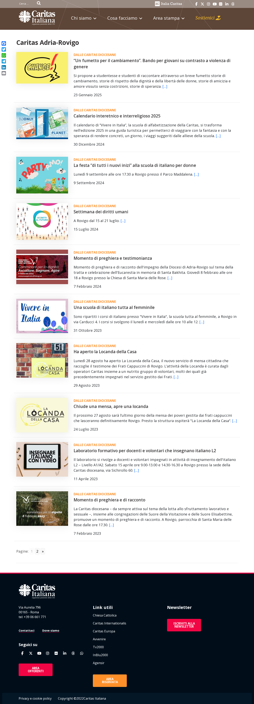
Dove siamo (50, 630)
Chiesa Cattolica (104, 615)
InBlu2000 (100, 655)
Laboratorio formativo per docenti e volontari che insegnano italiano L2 (145, 450)
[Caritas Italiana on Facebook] (196, 4)
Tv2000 (98, 647)
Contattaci (26, 630)
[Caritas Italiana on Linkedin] (226, 4)
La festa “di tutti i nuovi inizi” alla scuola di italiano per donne (135, 165)
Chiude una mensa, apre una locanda (111, 406)
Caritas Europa (104, 631)
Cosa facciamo (122, 18)
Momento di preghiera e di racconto (109, 500)
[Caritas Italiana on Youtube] (214, 4)
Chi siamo (81, 18)
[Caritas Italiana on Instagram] (208, 4)
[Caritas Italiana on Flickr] (220, 4)
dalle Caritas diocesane (95, 55)
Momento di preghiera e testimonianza (113, 258)
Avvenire (99, 639)
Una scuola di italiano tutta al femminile (114, 307)
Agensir (98, 663)
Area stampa (166, 18)
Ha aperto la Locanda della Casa (105, 351)
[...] (165, 86)
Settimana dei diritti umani (101, 211)
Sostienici (205, 18)
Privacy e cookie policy (35, 698)
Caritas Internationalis (109, 623)
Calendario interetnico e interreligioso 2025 (117, 116)
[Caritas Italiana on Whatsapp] (81, 653)
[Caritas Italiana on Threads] (233, 4)
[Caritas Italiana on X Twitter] (202, 4)
